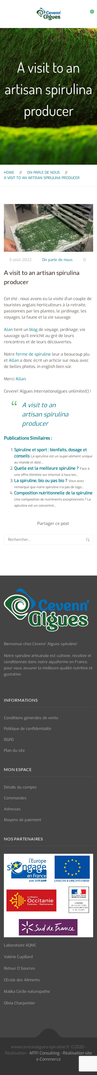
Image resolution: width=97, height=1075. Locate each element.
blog (33, 329)
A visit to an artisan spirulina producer (45, 414)
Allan (14, 360)
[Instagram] (14, 686)
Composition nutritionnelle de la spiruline (53, 493)
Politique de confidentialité (27, 728)
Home (9, 172)
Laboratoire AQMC (20, 945)
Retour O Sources (19, 968)
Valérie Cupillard (18, 956)
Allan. (20, 379)
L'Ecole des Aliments (22, 980)
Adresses (12, 809)
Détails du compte (20, 787)
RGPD (9, 739)
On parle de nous (43, 172)
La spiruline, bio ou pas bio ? (41, 480)
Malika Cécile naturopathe (27, 991)
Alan (8, 329)
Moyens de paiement (22, 819)
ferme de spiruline (33, 354)
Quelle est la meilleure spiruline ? (46, 468)
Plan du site (14, 750)
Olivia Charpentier (19, 1003)
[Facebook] (5, 686)
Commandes (15, 798)
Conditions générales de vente (31, 717)
